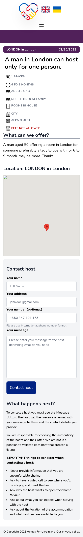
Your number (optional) (24, 309)
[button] (47, 227)
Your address (16, 294)
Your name (14, 278)
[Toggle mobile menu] (41, 25)
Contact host (21, 387)
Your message (17, 330)
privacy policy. (71, 532)
